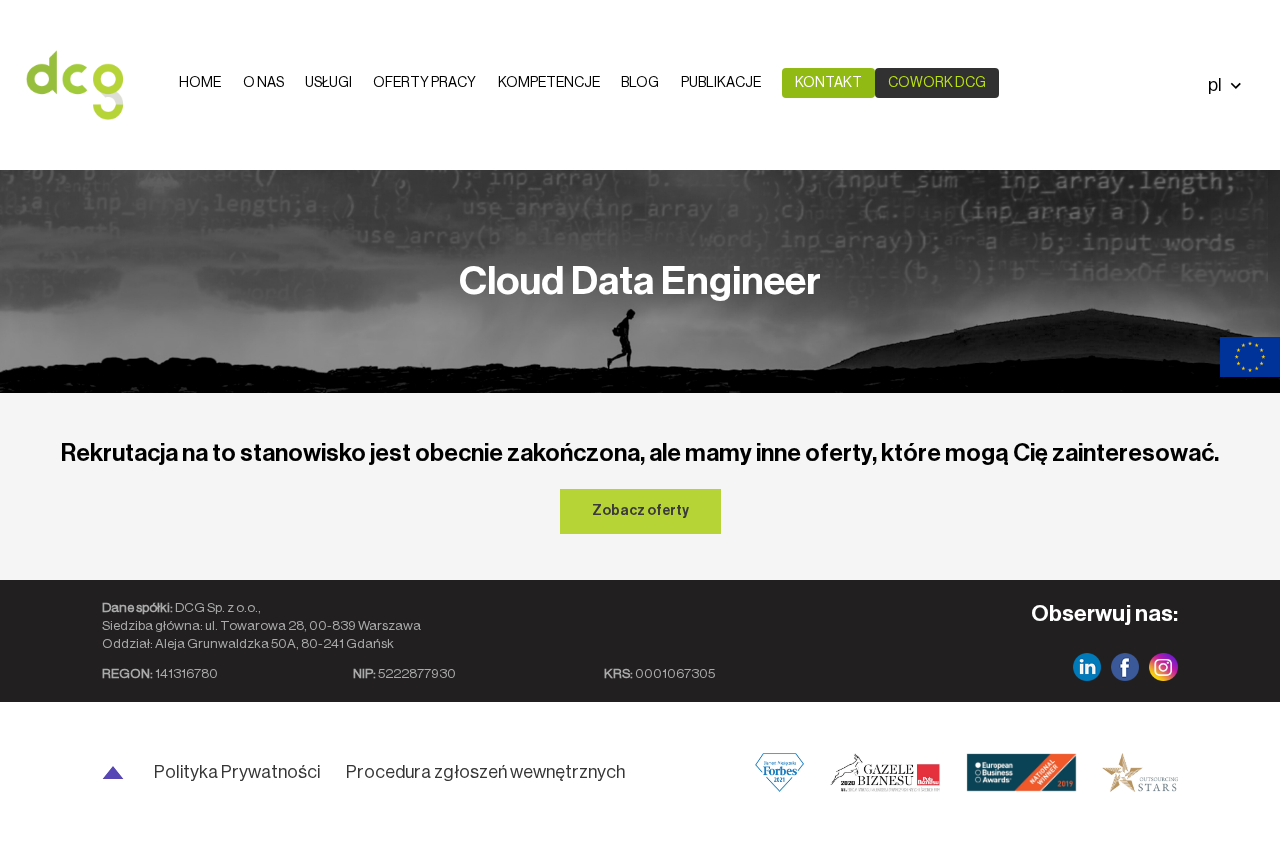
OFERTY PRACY (424, 83)
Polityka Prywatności (237, 772)
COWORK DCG (937, 83)
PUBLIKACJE (721, 83)
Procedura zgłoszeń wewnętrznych (485, 772)
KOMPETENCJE (549, 83)
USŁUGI (328, 83)
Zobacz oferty (640, 510)
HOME (200, 83)
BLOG (640, 83)
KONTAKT (828, 83)
